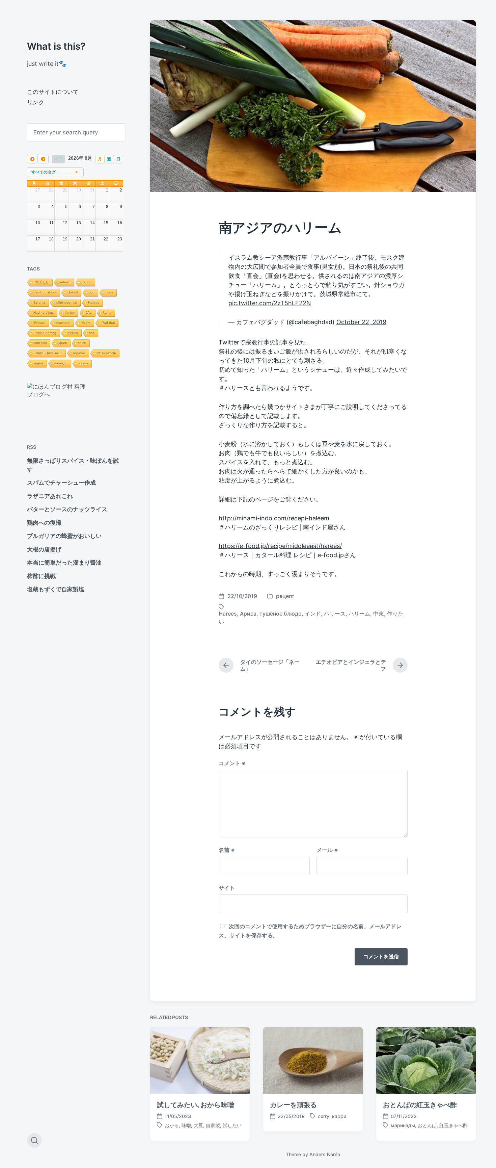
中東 (378, 613)
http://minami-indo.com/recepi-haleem (274, 518)
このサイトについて (53, 91)
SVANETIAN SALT (47, 353)
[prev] (32, 159)
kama (107, 312)
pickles (72, 333)
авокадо (60, 363)
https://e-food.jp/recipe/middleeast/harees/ (280, 545)
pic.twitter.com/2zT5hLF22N (269, 303)
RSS (31, 447)
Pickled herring (44, 333)
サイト (227, 887)
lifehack (39, 323)
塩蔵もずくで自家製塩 (55, 589)
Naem (85, 323)
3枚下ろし (41, 282)
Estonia (39, 302)
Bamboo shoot (44, 292)
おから (172, 1125)
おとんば (427, 1125)
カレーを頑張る (293, 1105)
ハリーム (359, 613)
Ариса (248, 613)
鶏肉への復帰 (44, 522)
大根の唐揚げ (44, 549)
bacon (86, 282)
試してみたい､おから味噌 (195, 1105)
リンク (35, 102)
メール (327, 850)
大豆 (198, 1125)
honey (70, 312)
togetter (79, 353)
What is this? (56, 46)
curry (109, 292)
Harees (93, 302)
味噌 (186, 1125)
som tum (40, 343)
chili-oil (72, 292)
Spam (62, 343)
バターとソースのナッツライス (67, 509)
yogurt (38, 363)
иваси (83, 363)
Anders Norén (324, 1154)
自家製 (213, 1125)
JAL (89, 312)
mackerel (63, 323)
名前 (227, 850)
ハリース (335, 613)
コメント (232, 763)
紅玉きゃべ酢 (453, 1125)
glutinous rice (66, 302)
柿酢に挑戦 (41, 576)
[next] (42, 159)
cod (91, 292)
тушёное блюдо (280, 613)
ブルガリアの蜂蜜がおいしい (64, 536)
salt (91, 333)
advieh (65, 282)
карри (339, 1116)
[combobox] (55, 172)
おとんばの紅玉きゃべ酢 (420, 1105)
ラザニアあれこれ (50, 496)
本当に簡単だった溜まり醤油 (64, 562)
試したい (232, 1125)
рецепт (285, 596)
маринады (403, 1125)
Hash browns (43, 312)
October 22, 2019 (361, 322)
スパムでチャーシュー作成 (61, 482)
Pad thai (108, 323)
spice (82, 343)
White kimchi (106, 353)
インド (313, 613)
